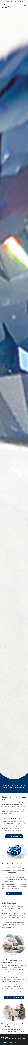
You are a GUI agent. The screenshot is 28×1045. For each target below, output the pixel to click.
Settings (10, 1042)
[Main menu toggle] (25, 5)
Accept (4, 1042)
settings (16, 1040)
